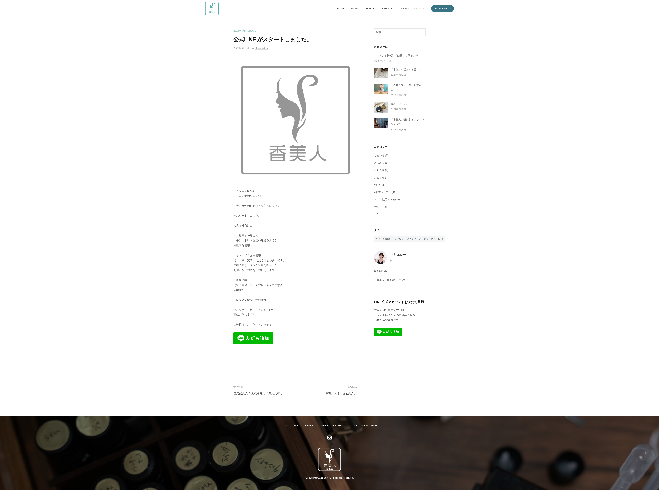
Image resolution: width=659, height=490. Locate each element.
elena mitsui (261, 48)
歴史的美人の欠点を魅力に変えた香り (258, 393)
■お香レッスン (382, 192)
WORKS (385, 8)
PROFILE (369, 8)
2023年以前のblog (244, 30)
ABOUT (354, 8)
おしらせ (379, 177)
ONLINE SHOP (442, 8)
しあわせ (379, 155)
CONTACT (420, 8)
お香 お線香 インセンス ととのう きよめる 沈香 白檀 (409, 239)
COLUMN (403, 8)
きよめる (379, 162)
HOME (340, 8)
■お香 (377, 184)
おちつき (379, 170)
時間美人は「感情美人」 (341, 393)
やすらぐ (379, 206)
